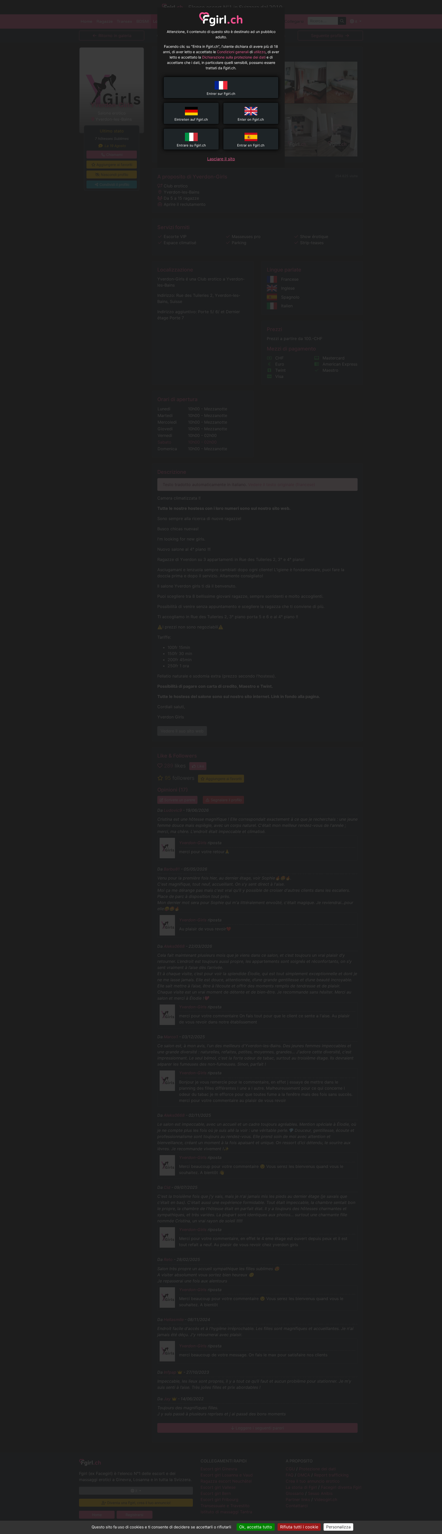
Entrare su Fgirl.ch (191, 145)
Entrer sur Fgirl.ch (221, 94)
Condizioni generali (233, 52)
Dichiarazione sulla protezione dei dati (234, 57)
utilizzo (260, 52)
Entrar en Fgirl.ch (250, 145)
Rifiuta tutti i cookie (299, 1526)
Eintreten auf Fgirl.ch (191, 119)
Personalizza (338, 1526)
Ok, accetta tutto (255, 1526)
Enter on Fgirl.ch (251, 119)
